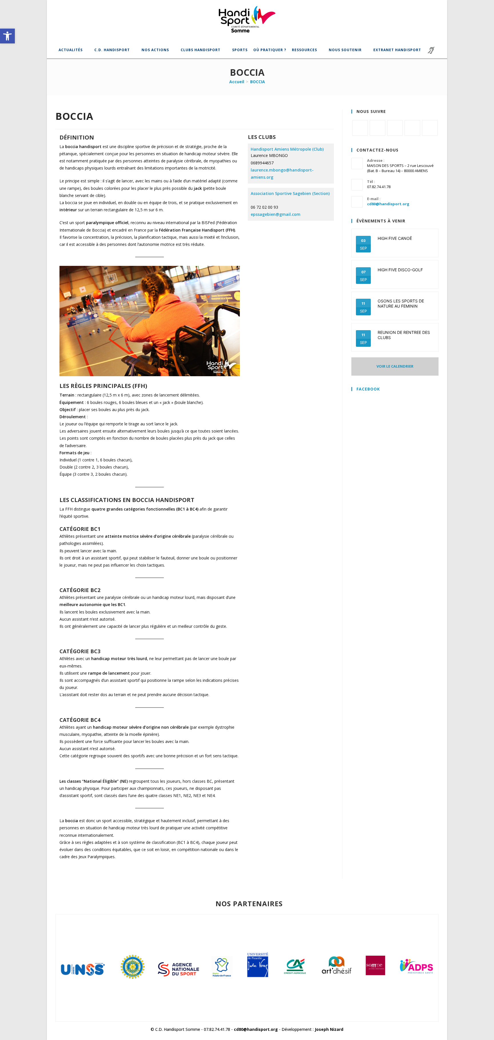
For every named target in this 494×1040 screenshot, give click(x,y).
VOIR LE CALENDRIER (395, 366)
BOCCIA (257, 81)
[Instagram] (395, 128)
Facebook (368, 389)
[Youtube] (430, 128)
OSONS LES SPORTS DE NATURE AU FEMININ (401, 303)
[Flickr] (412, 128)
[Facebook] (377, 128)
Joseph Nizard (329, 1029)
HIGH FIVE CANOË (395, 238)
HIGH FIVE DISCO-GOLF (400, 269)
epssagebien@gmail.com (275, 214)
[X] (360, 128)
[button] (7, 36)
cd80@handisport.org (388, 203)
